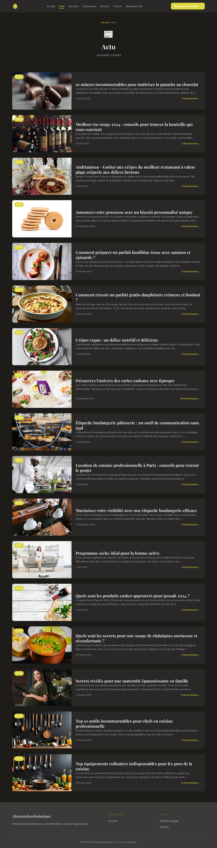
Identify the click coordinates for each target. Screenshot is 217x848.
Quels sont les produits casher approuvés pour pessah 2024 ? (133, 595)
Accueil (51, 6)
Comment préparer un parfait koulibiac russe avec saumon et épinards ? (133, 254)
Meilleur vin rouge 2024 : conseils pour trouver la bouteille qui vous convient (134, 127)
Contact (164, 826)
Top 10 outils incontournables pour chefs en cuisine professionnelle (124, 723)
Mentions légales (169, 820)
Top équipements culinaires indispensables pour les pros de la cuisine (134, 766)
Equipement (89, 6)
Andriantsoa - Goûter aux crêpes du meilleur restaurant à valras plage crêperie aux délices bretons (135, 169)
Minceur (104, 6)
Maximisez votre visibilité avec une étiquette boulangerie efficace (136, 510)
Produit (117, 6)
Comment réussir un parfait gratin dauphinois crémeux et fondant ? (138, 297)
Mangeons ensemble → (188, 6)
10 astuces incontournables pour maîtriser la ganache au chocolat (137, 84)
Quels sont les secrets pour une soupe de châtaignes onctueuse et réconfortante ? (136, 638)
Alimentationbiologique (31, 816)
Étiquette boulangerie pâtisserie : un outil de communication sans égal (137, 425)
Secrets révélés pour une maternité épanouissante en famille (132, 680)
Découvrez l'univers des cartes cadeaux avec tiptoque (125, 380)
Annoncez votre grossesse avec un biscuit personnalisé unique (134, 212)
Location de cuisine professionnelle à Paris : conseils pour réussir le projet (137, 467)
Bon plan (73, 6)
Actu (61, 6)
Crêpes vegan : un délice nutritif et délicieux (117, 340)
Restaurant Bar (134, 6)
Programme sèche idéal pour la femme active (118, 553)
